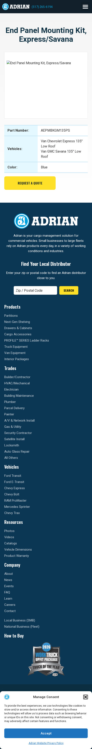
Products (12, 306)
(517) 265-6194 (42, 7)
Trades (10, 368)
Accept (46, 733)
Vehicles (11, 467)
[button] (85, 697)
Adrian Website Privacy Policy (46, 743)
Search (69, 290)
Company (12, 565)
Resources (13, 522)
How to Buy (14, 635)
